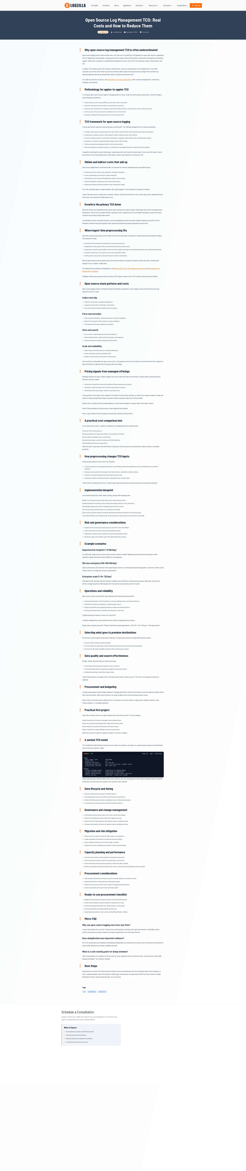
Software (106, 5)
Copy (151, 753)
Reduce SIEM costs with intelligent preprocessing (130, 268)
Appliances (127, 5)
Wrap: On (145, 753)
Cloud (116, 5)
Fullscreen (158, 753)
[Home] (75, 5)
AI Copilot (94, 5)
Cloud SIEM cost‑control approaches (119, 79)
